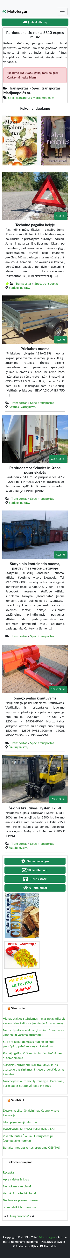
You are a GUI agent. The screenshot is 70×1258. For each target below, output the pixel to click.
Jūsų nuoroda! (19, 1216)
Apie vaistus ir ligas (16, 1179)
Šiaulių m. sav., (18, 746)
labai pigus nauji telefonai (20, 1122)
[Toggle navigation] (62, 11)
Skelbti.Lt (17, 1100)
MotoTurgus (17, 11)
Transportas (24, 283)
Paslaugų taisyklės (53, 1241)
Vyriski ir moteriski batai (19, 1193)
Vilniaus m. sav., (19, 287)
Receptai (9, 1172)
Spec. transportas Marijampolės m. (31, 97)
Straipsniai (18, 1008)
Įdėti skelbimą (37, 22)
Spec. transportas (46, 283)
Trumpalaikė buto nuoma (20, 1207)
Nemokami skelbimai (17, 1186)
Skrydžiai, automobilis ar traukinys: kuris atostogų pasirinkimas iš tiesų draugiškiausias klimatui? (33, 1069)
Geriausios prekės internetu (21, 1200)
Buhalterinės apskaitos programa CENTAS (31, 1147)
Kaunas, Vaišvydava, (22, 406)
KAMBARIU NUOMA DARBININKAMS (29, 1129)
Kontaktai (50, 1246)
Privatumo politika (26, 1246)
